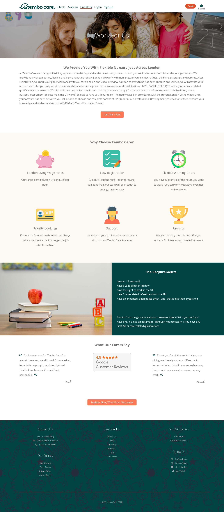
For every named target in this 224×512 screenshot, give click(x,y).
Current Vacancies (178, 440)
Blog (112, 440)
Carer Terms (45, 467)
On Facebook (180, 459)
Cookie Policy (45, 475)
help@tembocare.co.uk (47, 440)
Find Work (86, 7)
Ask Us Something (45, 436)
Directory (112, 444)
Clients (61, 7)
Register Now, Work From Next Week (112, 402)
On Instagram (180, 463)
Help (112, 452)
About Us (112, 436)
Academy (73, 7)
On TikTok (180, 471)
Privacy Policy (45, 471)
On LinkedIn (180, 467)
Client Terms (45, 463)
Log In (98, 7)
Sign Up (108, 7)
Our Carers (112, 456)
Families (112, 448)
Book (190, 6)
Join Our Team (112, 114)
